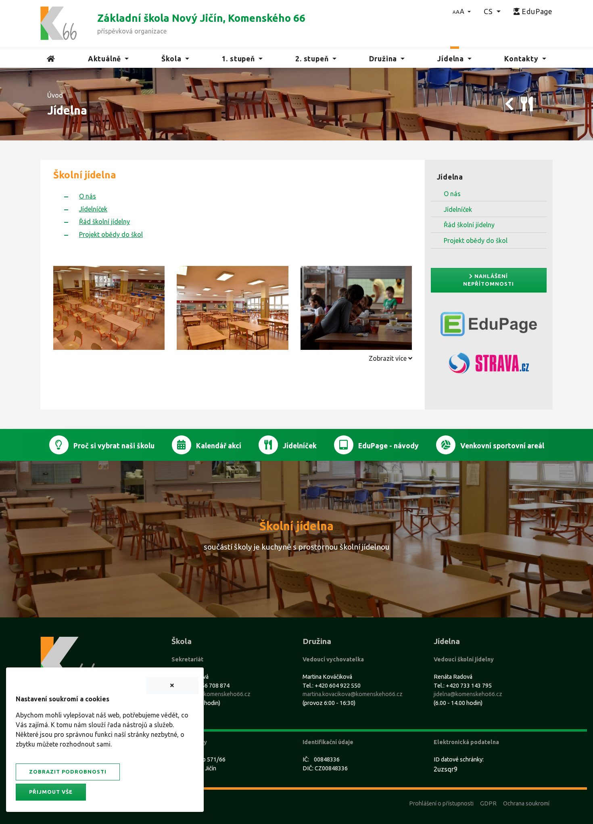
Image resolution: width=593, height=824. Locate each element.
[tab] (232, 358)
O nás (452, 193)
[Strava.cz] (489, 366)
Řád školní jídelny (469, 224)
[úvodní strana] (58, 22)
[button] (461, 11)
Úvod (55, 95)
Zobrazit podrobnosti (67, 771)
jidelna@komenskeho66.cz (468, 694)
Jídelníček (458, 209)
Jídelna (450, 177)
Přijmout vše (51, 792)
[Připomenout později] (172, 685)
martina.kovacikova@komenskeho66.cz (353, 694)
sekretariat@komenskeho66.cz (211, 694)
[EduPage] (489, 327)
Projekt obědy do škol (475, 240)
